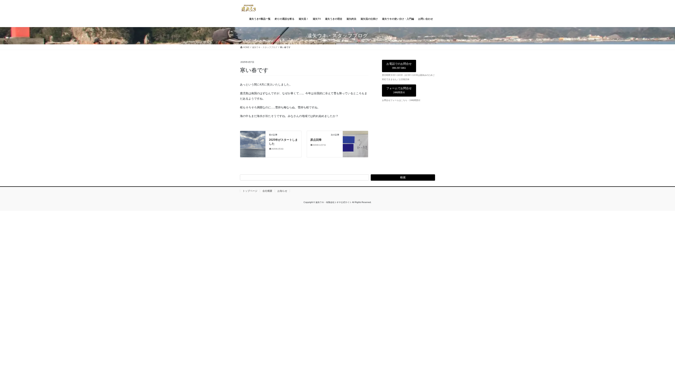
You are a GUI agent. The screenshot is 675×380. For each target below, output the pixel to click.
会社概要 (267, 190)
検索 (403, 177)
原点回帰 (316, 139)
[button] (399, 66)
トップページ (250, 190)
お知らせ (282, 190)
